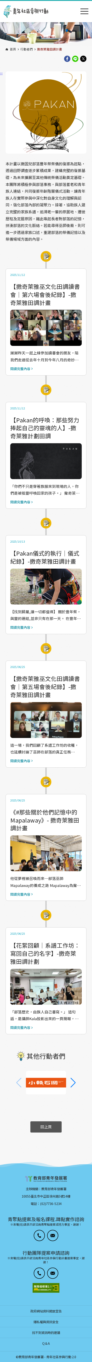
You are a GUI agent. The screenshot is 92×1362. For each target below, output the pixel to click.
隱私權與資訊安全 (46, 1321)
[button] (73, 1083)
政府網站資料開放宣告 (46, 1311)
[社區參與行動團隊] (26, 11)
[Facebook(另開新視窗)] (67, 59)
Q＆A (46, 1343)
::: (1, 3)
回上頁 (46, 1126)
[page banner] (46, 33)
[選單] (84, 12)
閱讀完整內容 (20, 369)
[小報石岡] (46, 1082)
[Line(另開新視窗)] (75, 59)
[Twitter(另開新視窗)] (83, 59)
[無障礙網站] (46, 1288)
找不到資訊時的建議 (46, 1332)
